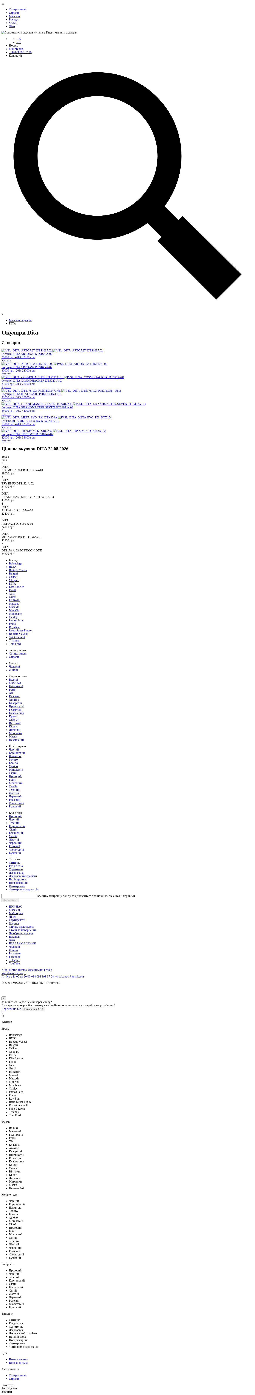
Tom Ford (15, 643)
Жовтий (14, 793)
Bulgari (13, 573)
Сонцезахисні (18, 9)
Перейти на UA (11, 1008)
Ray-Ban (14, 627)
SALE (13, 22)
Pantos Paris (16, 620)
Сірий (13, 773)
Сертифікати (17, 920)
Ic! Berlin (14, 600)
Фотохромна (17, 886)
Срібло (13, 766)
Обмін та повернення (22, 930)
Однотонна (16, 869)
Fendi (12, 590)
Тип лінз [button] (7, 1313)
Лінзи (12, 916)
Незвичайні (16, 739)
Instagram (15, 953)
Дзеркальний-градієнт (23, 876)
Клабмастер (16, 713)
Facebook (15, 956)
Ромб (12, 689)
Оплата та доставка (21, 926)
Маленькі (15, 682)
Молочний (16, 783)
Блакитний (16, 832)
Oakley (13, 617)
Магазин (14, 16)
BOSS (13, 566)
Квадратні (15, 703)
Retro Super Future (20, 630)
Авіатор (14, 699)
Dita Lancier (16, 586)
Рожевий (14, 799)
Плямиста (15, 756)
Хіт (11, 693)
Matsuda (14, 607)
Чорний (14, 749)
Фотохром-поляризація (23, 889)
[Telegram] (5, 994)
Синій (13, 786)
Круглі (13, 716)
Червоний (15, 796)
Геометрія (15, 709)
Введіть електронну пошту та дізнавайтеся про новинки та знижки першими (86, 896)
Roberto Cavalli (18, 633)
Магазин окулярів (20, 320)
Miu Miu (14, 610)
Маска (13, 736)
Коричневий (17, 752)
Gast (11, 593)
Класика (14, 696)
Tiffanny (14, 640)
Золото (13, 759)
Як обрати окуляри (21, 933)
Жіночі (13, 669)
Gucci (12, 597)
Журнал (14, 923)
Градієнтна (16, 866)
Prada (12, 623)
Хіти (12, 26)
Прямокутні (16, 706)
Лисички (14, 729)
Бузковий (15, 806)
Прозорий (15, 776)
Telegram (14, 960)
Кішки (13, 726)
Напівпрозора (18, 879)
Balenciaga (15, 563)
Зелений (14, 789)
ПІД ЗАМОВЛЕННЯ (22, 943)
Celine (13, 576)
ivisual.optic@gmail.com (69, 976)
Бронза (13, 762)
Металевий (16, 769)
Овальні (14, 719)
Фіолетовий (16, 803)
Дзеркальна (16, 872)
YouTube (14, 963)
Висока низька (18, 1362)
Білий (12, 779)
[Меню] (2, 4)
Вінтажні (15, 723)
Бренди (13, 19)
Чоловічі (14, 666)
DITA (12, 583)
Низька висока (18, 1359)
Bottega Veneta (18, 570)
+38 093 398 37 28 (20, 52)
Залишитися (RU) (33, 1009)
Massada (14, 603)
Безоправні (16, 686)
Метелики (15, 733)
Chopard (14, 580)
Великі (13, 679)
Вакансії (14, 936)
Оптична (14, 862)
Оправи (14, 12)
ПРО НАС (15, 906)
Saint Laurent (17, 637)
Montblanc (15, 613)
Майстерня (16, 48)
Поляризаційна (18, 882)
